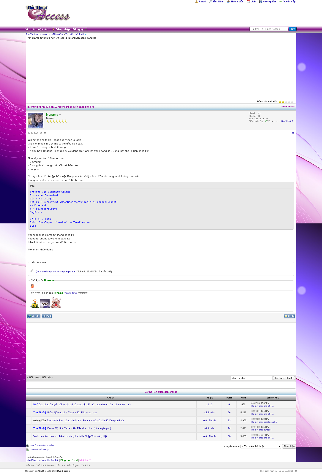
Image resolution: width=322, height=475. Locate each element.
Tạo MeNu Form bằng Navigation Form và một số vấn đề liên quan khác (85, 420)
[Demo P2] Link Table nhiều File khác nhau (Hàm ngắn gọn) (79, 428)
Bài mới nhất (257, 406)
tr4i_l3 (209, 404)
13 (229, 420)
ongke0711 (269, 406)
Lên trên (60, 465)
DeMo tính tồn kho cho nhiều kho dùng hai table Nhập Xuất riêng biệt (70, 436)
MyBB (41, 471)
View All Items (70, 293)
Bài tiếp (46, 377)
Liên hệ (30, 465)
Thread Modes (288, 106)
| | (58, 460)
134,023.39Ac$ (286, 121)
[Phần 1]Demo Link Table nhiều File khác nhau (72, 412)
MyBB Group (63, 471)
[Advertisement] (161, 68)
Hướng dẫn (269, 1)
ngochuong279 (270, 422)
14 (229, 428)
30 (229, 436)
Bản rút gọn (73, 465)
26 (229, 412)
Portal (202, 1)
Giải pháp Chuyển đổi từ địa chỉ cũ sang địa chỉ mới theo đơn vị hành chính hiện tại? (85, 404)
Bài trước (34, 377)
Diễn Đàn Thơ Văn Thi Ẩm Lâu (42, 460)
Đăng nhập (63, 29)
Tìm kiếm (218, 1)
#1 (293, 133)
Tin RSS (85, 465)
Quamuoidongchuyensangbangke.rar (55, 271)
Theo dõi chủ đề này (39, 449)
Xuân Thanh (209, 420)
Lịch (253, 1)
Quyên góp (289, 1)
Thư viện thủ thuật (74, 34)
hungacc (268, 430)
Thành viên (237, 1)
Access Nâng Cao (54, 34)
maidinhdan (209, 412)
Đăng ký (78, 29)
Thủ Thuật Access (35, 34)
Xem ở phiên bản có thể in (42, 445)
